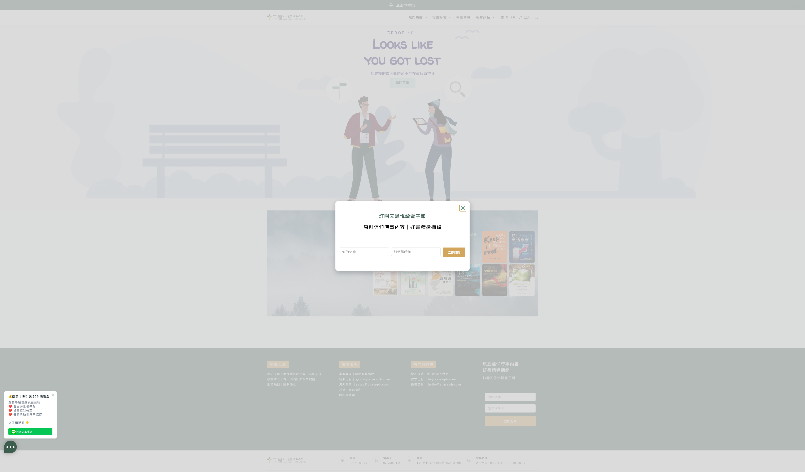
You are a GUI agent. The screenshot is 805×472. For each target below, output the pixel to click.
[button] (462, 208)
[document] (402, 236)
